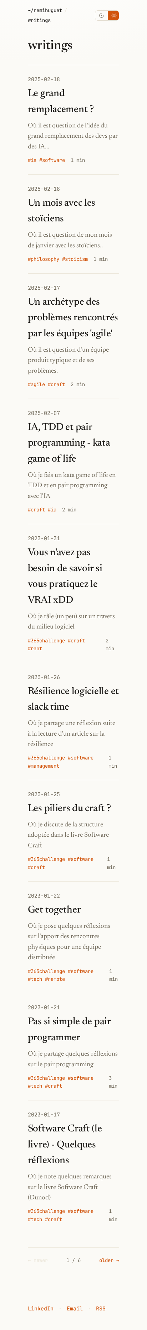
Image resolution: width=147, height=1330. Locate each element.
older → (109, 1260)
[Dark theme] (101, 15)
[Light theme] (114, 15)
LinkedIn (41, 1308)
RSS (101, 1308)
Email (75, 1308)
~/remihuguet (45, 10)
